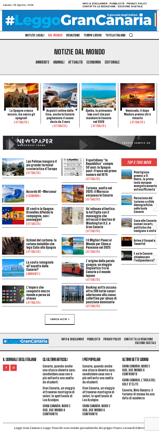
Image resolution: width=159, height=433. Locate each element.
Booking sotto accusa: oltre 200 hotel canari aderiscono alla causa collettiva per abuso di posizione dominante (101, 294)
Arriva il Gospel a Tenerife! (144, 242)
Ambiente (42, 62)
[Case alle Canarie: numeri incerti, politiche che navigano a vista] (126, 222)
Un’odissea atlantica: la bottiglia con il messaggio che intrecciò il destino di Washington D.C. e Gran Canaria (100, 218)
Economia (94, 62)
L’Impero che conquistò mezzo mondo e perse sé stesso (38, 292)
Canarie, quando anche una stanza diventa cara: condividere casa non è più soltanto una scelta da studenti (59, 374)
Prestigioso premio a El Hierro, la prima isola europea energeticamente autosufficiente (145, 180)
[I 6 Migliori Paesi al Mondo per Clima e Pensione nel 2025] (73, 246)
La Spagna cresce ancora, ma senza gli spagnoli (21, 114)
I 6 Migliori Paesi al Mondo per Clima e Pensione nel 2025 (99, 243)
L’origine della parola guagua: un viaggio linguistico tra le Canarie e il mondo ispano (100, 268)
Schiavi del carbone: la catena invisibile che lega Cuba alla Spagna (41, 243)
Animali (58, 62)
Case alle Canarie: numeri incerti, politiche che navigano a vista (145, 226)
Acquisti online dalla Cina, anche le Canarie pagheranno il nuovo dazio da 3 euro (60, 116)
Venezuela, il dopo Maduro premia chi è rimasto (137, 114)
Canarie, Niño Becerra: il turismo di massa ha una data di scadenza (138, 394)
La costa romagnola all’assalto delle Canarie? (39, 265)
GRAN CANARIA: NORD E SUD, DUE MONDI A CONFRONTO (57, 410)
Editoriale (112, 62)
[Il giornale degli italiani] (79, 20)
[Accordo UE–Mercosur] (13, 194)
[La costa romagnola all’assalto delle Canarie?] (13, 268)
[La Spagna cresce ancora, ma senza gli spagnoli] (21, 97)
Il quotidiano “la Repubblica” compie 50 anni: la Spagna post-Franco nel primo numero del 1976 (101, 167)
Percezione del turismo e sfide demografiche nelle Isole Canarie (144, 205)
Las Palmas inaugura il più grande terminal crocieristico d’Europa (41, 164)
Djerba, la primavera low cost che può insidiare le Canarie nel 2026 (99, 116)
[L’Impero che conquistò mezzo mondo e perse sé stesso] (13, 294)
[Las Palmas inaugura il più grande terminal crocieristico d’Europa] (13, 167)
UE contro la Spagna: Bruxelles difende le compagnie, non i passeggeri (40, 214)
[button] (131, 35)
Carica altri (58, 319)
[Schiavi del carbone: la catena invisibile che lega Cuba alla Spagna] (13, 246)
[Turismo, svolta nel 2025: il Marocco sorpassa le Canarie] (73, 194)
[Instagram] (13, 368)
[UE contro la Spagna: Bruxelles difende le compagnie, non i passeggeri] (13, 216)
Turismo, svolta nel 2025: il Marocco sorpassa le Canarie (99, 191)
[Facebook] (6, 368)
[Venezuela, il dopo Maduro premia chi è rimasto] (137, 97)
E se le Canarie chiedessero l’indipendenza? (144, 257)
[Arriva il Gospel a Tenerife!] (126, 241)
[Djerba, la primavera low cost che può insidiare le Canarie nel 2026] (99, 97)
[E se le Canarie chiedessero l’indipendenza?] (126, 255)
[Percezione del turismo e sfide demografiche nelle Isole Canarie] (126, 200)
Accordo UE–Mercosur (41, 191)
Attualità (75, 62)
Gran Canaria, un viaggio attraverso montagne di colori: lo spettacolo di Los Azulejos (59, 394)
